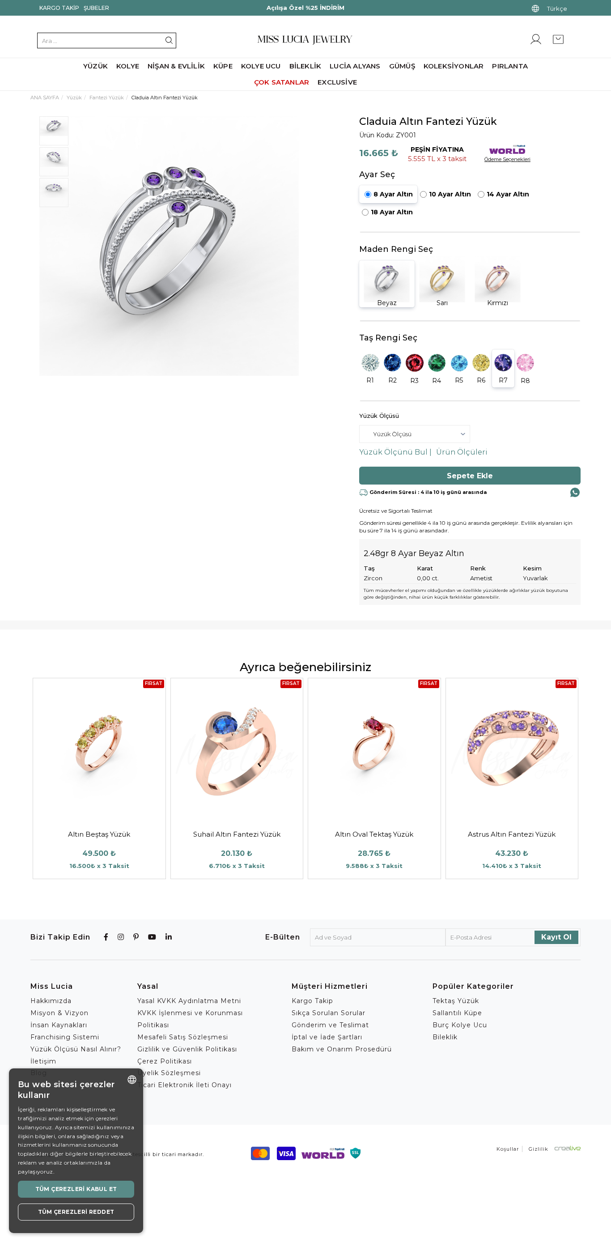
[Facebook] (106, 937)
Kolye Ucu (261, 66)
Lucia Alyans (355, 66)
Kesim (532, 568)
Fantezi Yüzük (106, 97)
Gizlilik (538, 1149)
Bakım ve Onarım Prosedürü (342, 1049)
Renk (478, 568)
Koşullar (507, 1149)
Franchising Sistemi (64, 1037)
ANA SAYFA (44, 97)
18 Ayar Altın (392, 212)
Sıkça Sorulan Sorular (328, 1013)
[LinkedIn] (169, 937)
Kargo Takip (59, 7)
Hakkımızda (51, 1001)
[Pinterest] (136, 937)
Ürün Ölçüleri (462, 452)
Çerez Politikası (164, 1061)
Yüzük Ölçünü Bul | (395, 452)
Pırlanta (510, 66)
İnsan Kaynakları (58, 1025)
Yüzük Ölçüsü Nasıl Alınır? (75, 1049)
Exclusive (337, 82)
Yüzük (95, 66)
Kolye (127, 66)
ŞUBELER (96, 7)
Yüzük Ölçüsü (379, 415)
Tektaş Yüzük (456, 1001)
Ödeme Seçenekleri (507, 159)
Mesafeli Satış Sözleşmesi (182, 1037)
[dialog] (76, 1150)
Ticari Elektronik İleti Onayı (184, 1085)
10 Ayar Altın (450, 194)
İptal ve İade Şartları (327, 1037)
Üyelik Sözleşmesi (169, 1073)
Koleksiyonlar (454, 66)
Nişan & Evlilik (176, 66)
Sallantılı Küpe (457, 1013)
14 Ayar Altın (508, 194)
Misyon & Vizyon (59, 1013)
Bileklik (305, 66)
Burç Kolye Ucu (460, 1025)
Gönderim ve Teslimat (330, 1025)
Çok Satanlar (281, 82)
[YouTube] (152, 937)
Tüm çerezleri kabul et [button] (76, 1189)
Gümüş (402, 66)
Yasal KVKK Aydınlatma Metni (189, 1001)
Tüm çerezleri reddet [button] (76, 1211)
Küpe (223, 66)
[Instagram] (121, 937)
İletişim (43, 1061)
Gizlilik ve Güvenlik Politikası (187, 1049)
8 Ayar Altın (393, 194)
